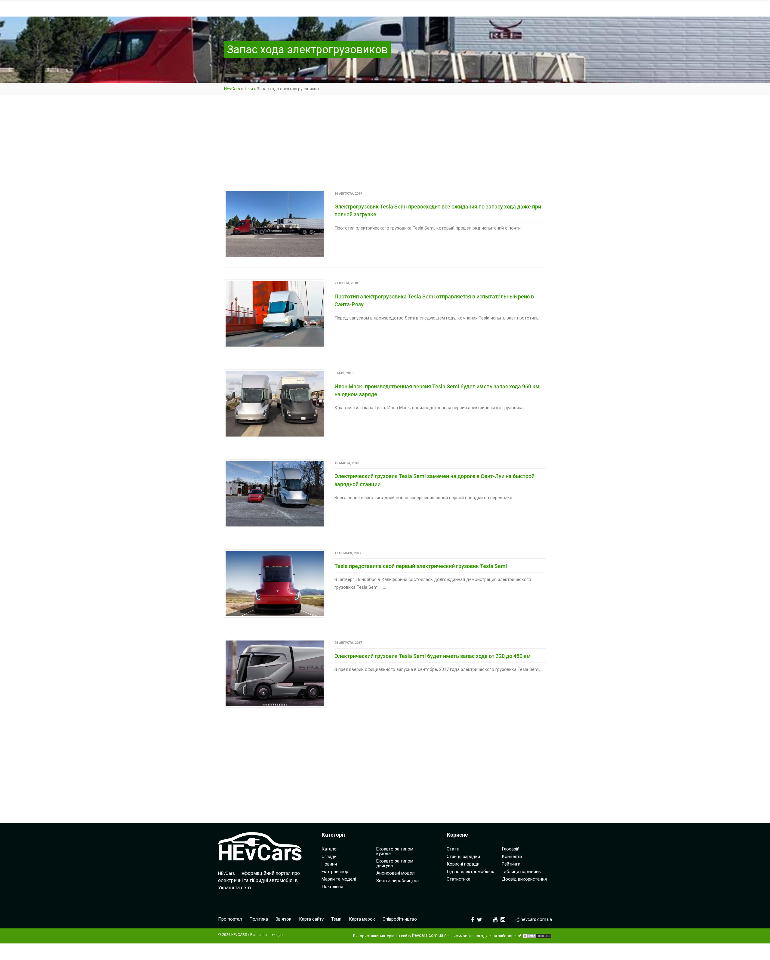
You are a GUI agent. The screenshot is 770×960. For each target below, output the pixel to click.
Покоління (332, 886)
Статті (453, 849)
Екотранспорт (336, 871)
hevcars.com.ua (427, 935)
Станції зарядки (463, 856)
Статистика (458, 879)
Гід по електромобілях (470, 871)
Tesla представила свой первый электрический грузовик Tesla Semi (420, 566)
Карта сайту (311, 919)
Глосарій (510, 849)
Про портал (230, 919)
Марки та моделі (339, 879)
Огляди (329, 856)
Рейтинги (511, 864)
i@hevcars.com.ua (534, 919)
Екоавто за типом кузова (394, 851)
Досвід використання (524, 879)
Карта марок (362, 919)
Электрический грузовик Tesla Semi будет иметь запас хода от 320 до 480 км (432, 656)
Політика (258, 919)
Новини (329, 864)
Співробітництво (400, 919)
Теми (336, 919)
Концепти (512, 856)
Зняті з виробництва (397, 880)
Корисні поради (463, 864)
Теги (248, 88)
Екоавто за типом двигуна (394, 863)
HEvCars (232, 88)
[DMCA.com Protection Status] (537, 936)
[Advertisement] (385, 145)
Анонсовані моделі (395, 873)
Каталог (330, 849)
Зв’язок (283, 919)
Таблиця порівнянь (521, 871)
